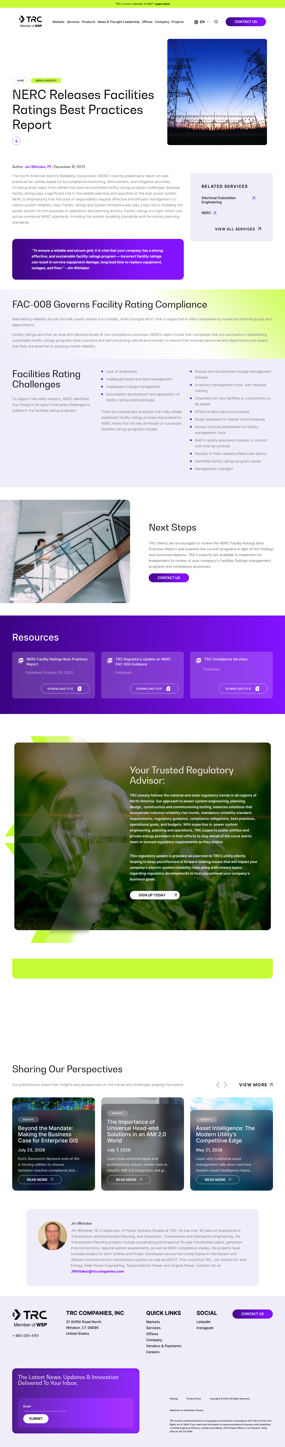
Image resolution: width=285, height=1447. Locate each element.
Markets (59, 22)
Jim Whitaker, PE (38, 167)
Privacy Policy (194, 1398)
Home (20, 80)
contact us (246, 22)
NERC (206, 213)
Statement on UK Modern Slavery (186, 1410)
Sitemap (174, 1398)
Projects (178, 22)
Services (73, 22)
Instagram (205, 1328)
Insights (28, 1119)
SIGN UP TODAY (152, 895)
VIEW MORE (253, 1084)
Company (162, 22)
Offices (147, 22)
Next (225, 1084)
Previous (218, 1084)
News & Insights (46, 80)
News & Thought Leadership (119, 22)
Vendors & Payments (163, 1346)
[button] (199, 21)
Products (88, 22)
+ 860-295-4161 (25, 1336)
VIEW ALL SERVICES (235, 229)
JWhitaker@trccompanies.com (97, 1271)
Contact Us (169, 578)
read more (37, 1180)
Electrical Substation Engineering (219, 200)
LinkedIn (204, 1322)
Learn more (162, 3)
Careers (153, 1352)
